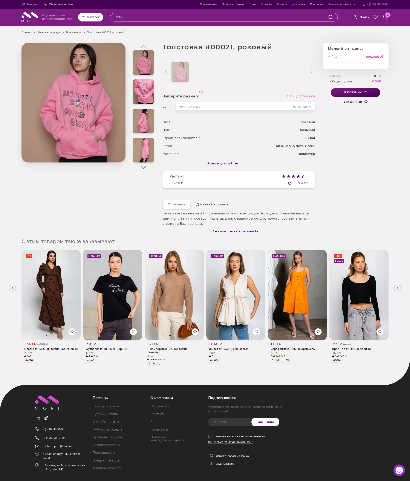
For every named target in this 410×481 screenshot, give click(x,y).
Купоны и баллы (105, 414)
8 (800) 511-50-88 (378, 4)
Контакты (316, 4)
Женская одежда (49, 32)
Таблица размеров (300, 96)
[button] (143, 167)
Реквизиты (159, 429)
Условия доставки (107, 445)
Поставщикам (104, 453)
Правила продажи (107, 437)
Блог (252, 4)
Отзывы (266, 4)
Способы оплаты (106, 422)
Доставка (298, 4)
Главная (26, 32)
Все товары (74, 32)
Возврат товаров (106, 460)
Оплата (282, 4)
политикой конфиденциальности (230, 441)
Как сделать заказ (107, 406)
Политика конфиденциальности (167, 438)
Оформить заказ (233, 4)
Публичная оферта (107, 429)
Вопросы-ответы (340, 4)
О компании (208, 4)
